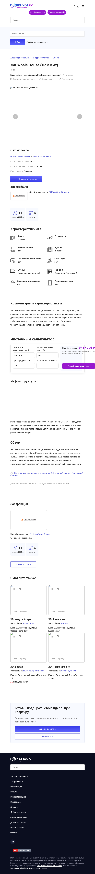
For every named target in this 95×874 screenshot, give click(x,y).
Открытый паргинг (62, 473)
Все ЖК (13, 792)
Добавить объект (18, 822)
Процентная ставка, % (47, 360)
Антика (64, 623)
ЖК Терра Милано (59, 666)
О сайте (13, 833)
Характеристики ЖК (19, 58)
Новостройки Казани (20, 156)
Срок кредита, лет (21, 360)
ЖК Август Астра (20, 619)
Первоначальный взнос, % (44, 348)
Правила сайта (17, 827)
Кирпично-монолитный (41, 473)
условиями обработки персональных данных (28, 868)
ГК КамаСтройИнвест (58, 192)
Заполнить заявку (47, 729)
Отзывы (14, 807)
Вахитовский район (42, 156)
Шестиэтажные (21, 473)
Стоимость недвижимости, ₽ (21, 348)
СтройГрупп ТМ (68, 670)
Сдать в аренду (56, 12)
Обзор (56, 58)
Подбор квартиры (37, 12)
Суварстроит (29, 623)
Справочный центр (19, 817)
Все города (15, 802)
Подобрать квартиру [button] (78, 366)
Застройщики (16, 781)
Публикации (16, 786)
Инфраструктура (41, 58)
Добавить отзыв (18, 812)
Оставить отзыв (23, 564)
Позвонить (47, 736)
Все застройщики (18, 797)
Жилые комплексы (19, 776)
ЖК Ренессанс (57, 619)
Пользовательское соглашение (49, 866)
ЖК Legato (16, 666)
